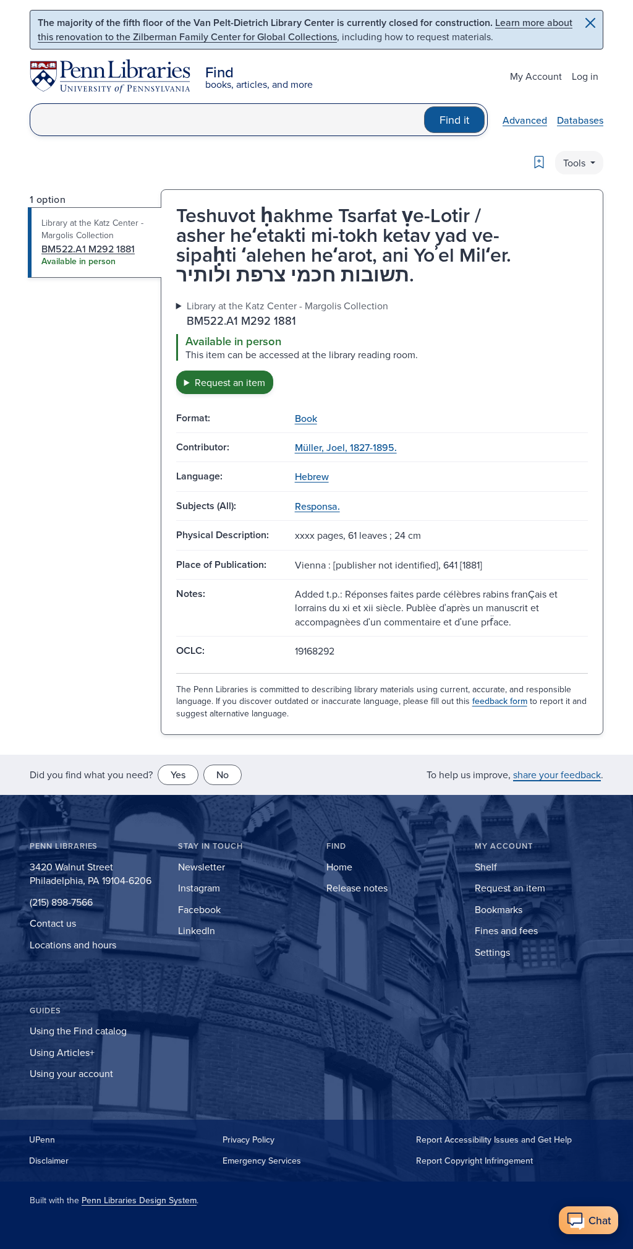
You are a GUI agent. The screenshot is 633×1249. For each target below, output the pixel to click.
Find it (454, 119)
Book (306, 418)
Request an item (230, 382)
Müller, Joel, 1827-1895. (346, 447)
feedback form (499, 701)
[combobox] (227, 119)
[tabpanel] (382, 346)
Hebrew (312, 476)
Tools (575, 163)
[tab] (95, 242)
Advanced (525, 120)
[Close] (590, 23)
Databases (580, 120)
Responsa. (317, 506)
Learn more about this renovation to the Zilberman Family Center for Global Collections (305, 29)
